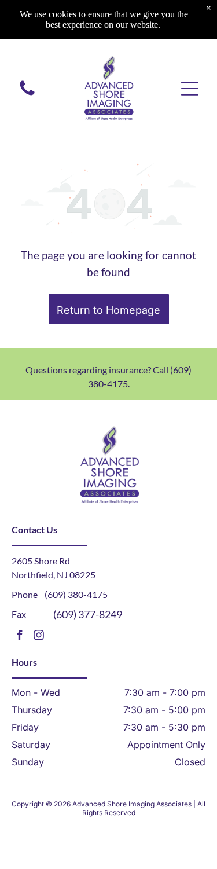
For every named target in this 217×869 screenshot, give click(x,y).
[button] (189, 88)
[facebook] (20, 636)
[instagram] (39, 636)
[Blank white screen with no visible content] (27, 94)
